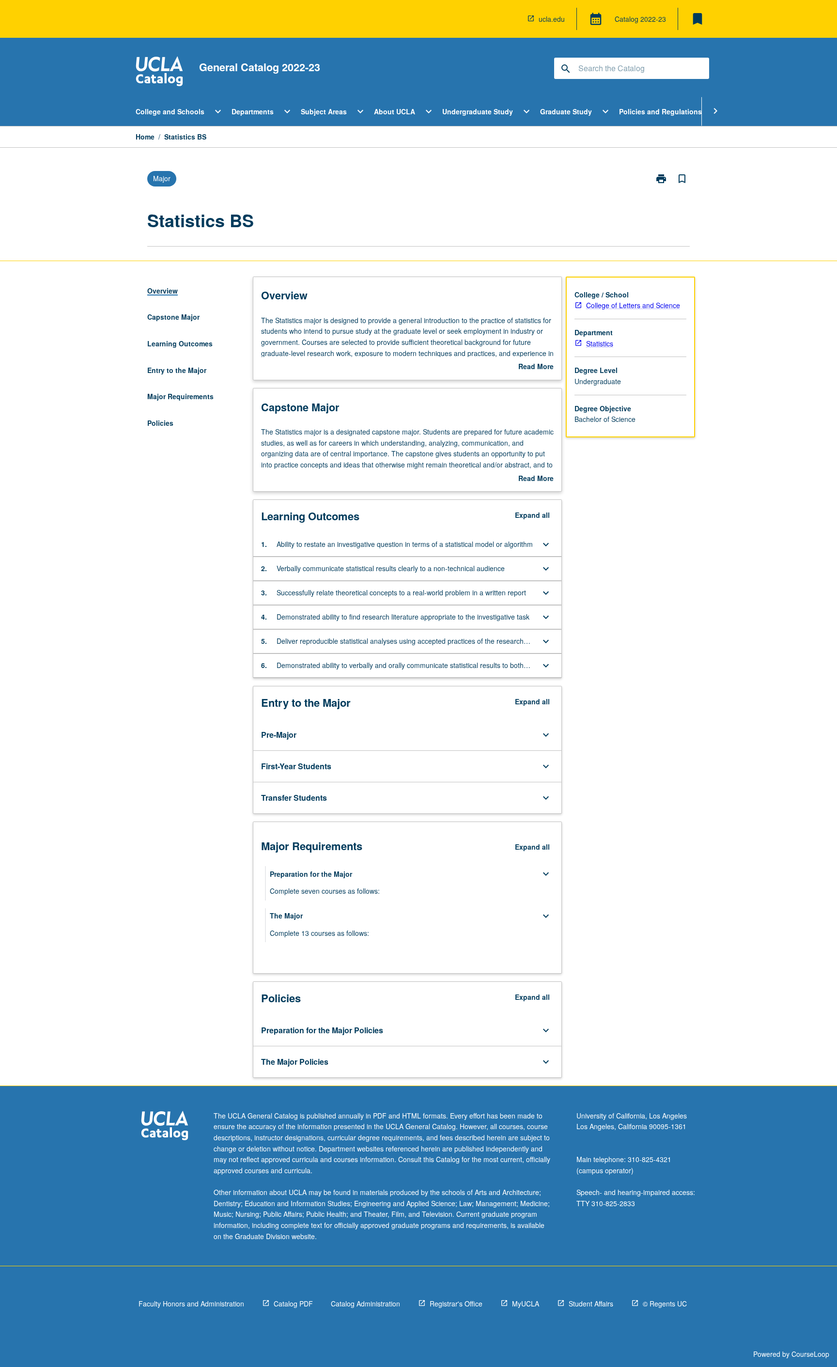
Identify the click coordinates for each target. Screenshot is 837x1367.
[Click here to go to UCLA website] (164, 1127)
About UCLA (394, 111)
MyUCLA (525, 1303)
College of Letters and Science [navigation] (633, 305)
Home (145, 136)
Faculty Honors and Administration (191, 1303)
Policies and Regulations (660, 111)
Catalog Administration (365, 1303)
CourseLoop (810, 1354)
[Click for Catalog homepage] (159, 72)
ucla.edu (552, 19)
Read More (536, 366)
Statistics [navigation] (599, 343)
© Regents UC (665, 1303)
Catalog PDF (293, 1303)
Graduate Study (566, 111)
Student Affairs (591, 1303)
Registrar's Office (456, 1303)
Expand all (532, 515)
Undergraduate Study (477, 111)
